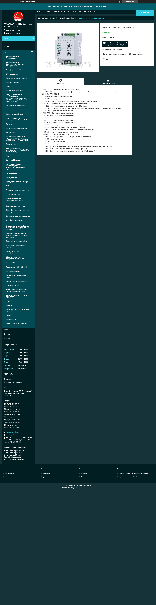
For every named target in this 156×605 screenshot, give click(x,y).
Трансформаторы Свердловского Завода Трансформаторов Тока (15, 64)
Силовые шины (11, 144)
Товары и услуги (48, 18)
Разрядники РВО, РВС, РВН (16, 267)
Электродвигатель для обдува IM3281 (134, 474)
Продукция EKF (12, 178)
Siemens (9, 110)
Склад (8, 315)
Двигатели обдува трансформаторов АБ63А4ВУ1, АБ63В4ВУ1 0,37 (17, 150)
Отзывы (7, 338)
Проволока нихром (13, 271)
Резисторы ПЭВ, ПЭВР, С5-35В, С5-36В (17, 310)
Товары (7, 52)
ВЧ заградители (12, 74)
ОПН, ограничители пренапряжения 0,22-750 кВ (16, 119)
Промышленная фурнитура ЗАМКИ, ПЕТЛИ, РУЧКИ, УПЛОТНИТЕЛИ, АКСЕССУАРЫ (17, 138)
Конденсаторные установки (16, 78)
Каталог (7, 334)
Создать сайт (23, 2)
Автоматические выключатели (17, 190)
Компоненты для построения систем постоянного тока (17, 290)
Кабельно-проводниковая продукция (16, 276)
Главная (39, 11)
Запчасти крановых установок (17, 206)
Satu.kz (88, 486)
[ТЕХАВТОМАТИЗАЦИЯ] (18, 16)
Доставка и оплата (87, 11)
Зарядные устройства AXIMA (16, 241)
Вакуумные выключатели (15, 106)
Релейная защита (12, 82)
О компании (9, 477)
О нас (6, 330)
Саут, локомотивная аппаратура (18, 216)
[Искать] (32, 38)
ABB (7, 186)
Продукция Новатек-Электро (66, 18)
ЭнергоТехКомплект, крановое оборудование (17, 211)
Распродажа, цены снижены (16, 324)
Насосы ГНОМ (11, 320)
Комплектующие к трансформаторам (13, 252)
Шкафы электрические (14, 91)
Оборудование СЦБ (13, 194)
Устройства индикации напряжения (14, 221)
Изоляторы (10, 132)
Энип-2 (8, 86)
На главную (9, 474)
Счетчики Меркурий (13, 160)
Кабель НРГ (10, 263)
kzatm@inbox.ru (12, 435)
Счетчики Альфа (12, 173)
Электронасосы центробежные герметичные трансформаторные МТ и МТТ (18, 227)
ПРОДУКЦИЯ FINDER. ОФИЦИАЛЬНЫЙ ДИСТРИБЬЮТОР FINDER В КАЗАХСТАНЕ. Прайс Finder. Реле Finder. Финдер (18, 98)
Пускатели (10, 124)
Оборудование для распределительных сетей (15, 258)
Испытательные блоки (14, 114)
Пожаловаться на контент (85, 488)
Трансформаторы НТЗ (14, 70)
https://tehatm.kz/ (13, 432)
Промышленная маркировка (16, 128)
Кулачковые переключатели (16, 281)
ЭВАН (8, 301)
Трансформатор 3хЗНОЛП (128, 477)
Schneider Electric (12, 285)
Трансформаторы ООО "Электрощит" (14, 57)
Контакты (72, 11)
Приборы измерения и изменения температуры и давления (15, 200)
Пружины (9, 156)
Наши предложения (54, 11)
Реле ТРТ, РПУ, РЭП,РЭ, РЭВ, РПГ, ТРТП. (17, 296)
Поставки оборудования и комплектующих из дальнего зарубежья (17, 235)
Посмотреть (101, 6)
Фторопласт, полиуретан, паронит (15, 246)
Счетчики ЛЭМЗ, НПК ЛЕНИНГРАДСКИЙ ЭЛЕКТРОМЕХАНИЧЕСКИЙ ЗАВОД (15, 166)
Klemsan (9, 305)
